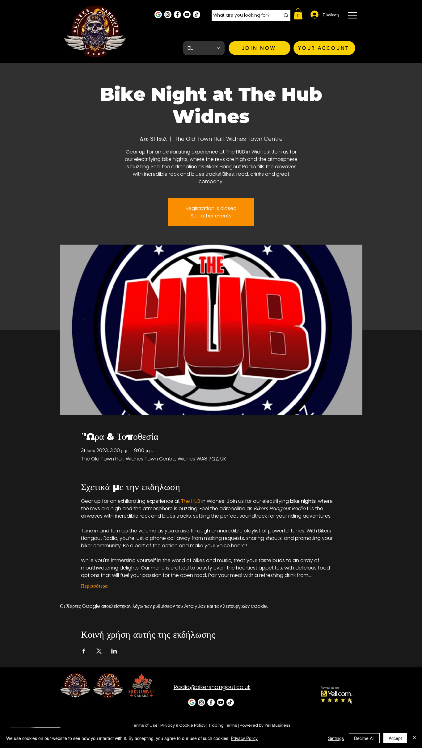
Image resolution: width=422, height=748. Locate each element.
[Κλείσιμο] (414, 738)
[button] (298, 13)
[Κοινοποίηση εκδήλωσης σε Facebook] (84, 651)
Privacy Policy (244, 738)
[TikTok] (196, 14)
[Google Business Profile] (158, 14)
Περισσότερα (94, 586)
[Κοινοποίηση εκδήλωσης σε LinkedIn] (114, 651)
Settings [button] (336, 738)
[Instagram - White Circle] (167, 14)
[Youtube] (187, 14)
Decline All (364, 738)
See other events (211, 215)
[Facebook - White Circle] (177, 14)
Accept (395, 738)
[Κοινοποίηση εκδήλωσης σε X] (99, 651)
